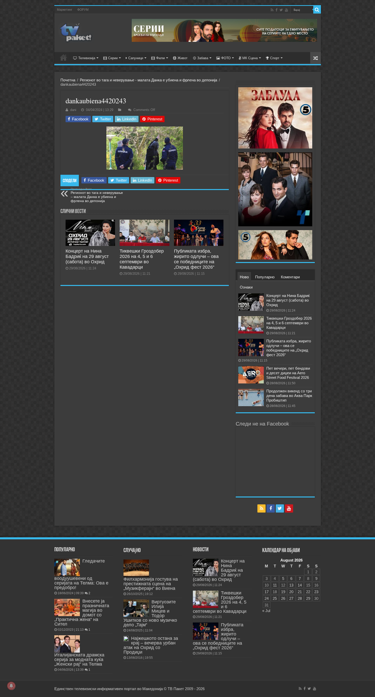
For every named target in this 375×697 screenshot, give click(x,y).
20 (291, 592)
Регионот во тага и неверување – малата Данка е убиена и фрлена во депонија (97, 195)
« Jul (266, 610)
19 (283, 592)
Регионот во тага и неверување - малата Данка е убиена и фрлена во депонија (148, 80)
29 (308, 598)
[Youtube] (286, 10)
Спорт (274, 58)
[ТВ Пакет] (76, 33)
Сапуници (135, 58)
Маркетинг (64, 9)
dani (73, 110)
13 (291, 585)
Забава (202, 58)
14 (300, 585)
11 (275, 585)
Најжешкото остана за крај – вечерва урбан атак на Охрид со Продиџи (150, 645)
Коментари (290, 277)
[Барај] (317, 10)
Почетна (67, 80)
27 (291, 598)
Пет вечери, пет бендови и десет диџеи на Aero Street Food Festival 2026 (288, 373)
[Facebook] (276, 10)
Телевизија (86, 58)
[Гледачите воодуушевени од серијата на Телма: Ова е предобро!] (67, 567)
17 (267, 592)
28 (300, 598)
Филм (160, 58)
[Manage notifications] (11, 686)
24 (267, 598)
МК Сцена (250, 58)
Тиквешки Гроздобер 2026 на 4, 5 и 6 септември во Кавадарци (142, 259)
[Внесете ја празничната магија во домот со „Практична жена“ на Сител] (67, 607)
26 (283, 598)
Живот (183, 58)
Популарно (264, 277)
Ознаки (246, 287)
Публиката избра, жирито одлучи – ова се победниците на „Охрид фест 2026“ (196, 259)
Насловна (63, 57)
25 (275, 598)
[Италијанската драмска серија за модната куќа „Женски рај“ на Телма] (67, 644)
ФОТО (226, 58)
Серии (113, 58)
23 (316, 592)
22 (308, 592)
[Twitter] (281, 10)
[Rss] (272, 10)
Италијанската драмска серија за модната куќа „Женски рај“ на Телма (79, 659)
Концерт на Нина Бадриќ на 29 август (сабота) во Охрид (87, 256)
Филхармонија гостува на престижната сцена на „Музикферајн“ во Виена (150, 584)
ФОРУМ (83, 9)
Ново (244, 277)
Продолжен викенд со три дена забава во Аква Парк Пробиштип (289, 395)
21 (300, 592)
